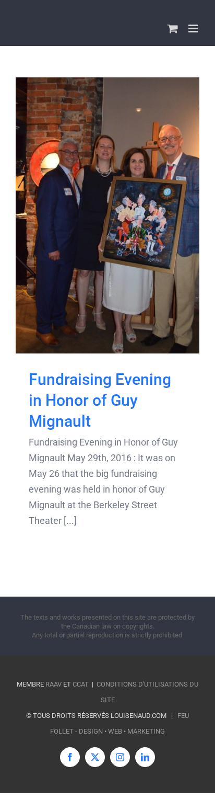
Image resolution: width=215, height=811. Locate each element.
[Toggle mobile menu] (193, 28)
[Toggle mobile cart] (173, 28)
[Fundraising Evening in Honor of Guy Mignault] (107, 215)
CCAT (81, 684)
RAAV (53, 684)
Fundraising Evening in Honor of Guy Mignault (100, 400)
